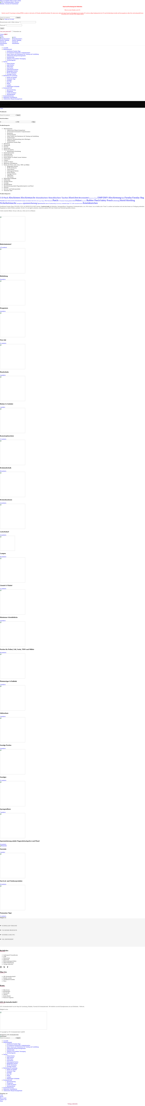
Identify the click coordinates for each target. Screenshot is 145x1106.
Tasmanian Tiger (11, 79)
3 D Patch (4, 198)
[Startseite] (3, 845)
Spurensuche (41, 203)
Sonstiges (9, 80)
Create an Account (9, 19)
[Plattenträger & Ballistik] (12, 678)
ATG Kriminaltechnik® (9, 976)
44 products (3, 652)
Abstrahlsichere (42, 198)
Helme (8, 83)
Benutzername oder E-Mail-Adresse (10, 22)
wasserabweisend (78, 203)
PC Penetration (61, 200)
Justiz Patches (10, 65)
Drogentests (10, 91)
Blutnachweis (91, 198)
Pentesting (67, 200)
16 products (3, 884)
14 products (3, 503)
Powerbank (84, 200)
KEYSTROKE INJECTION (31, 200)
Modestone (10, 133)
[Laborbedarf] (12, 528)
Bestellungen (6, 991)
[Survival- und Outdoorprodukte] (12, 877)
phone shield (72, 200)
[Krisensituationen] (12, 496)
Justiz (23, 200)
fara (122, 198)
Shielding (130, 200)
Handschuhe (7, 148)
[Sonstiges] (12, 774)
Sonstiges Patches (11, 74)
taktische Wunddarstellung (50, 203)
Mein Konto (6, 990)
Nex (46, 200)
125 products (3, 247)
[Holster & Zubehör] (12, 400)
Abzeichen (73, 197)
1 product (2, 407)
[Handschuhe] (12, 368)
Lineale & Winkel (11, 93)
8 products (3, 279)
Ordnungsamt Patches (12, 69)
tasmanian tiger (65, 203)
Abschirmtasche (27, 197)
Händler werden (7, 978)
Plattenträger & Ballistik (13, 86)
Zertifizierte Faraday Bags (13, 51)
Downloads (6, 993)
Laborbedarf (7, 158)
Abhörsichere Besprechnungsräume (16, 55)
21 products (3, 343)
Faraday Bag (138, 197)
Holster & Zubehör (12, 77)
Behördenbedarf (8, 128)
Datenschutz (6, 958)
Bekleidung (7, 143)
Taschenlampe (59, 203)
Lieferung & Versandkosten (10, 955)
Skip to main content (15, 0)
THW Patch (10, 66)
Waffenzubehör (11, 140)
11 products (3, 588)
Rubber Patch (93, 200)
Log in (2, 28)
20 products (3, 556)
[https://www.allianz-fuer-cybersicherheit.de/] (23, 1029)
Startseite (6, 187)
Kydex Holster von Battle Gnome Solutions (15, 157)
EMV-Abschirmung (112, 197)
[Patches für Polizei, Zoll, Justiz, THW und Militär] (12, 646)
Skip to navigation (5, 0)
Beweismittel (84, 198)
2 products (3, 375)
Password (3, 25)
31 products (3, 780)
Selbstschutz (7, 180)
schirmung (116, 200)
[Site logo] (10, 3)
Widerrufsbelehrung (8, 962)
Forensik (2, 200)
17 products (3, 439)
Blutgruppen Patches (12, 71)
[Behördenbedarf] (12, 241)
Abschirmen (14, 197)
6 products (3, 748)
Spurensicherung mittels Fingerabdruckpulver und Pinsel (18, 186)
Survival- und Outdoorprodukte (12, 189)
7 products (3, 812)
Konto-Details (7, 996)
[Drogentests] (12, 305)
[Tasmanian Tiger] (12, 909)
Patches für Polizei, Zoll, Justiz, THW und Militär (16, 165)
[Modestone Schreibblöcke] (12, 614)
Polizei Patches (11, 63)
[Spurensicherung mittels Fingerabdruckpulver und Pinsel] (12, 837)
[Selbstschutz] (12, 710)
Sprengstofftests (11, 94)
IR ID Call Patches (12, 72)
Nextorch (49, 200)
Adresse (5, 994)
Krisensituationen (8, 155)
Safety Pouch (106, 200)
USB (73, 203)
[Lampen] (7, 550)
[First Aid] (12, 336)
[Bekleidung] (12, 273)
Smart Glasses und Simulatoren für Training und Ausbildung (23, 54)
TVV (71, 203)
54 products (3, 844)
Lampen (9, 85)
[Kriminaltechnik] (12, 464)
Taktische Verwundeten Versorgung (16, 58)
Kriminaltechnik (8, 154)
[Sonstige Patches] (12, 742)
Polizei (78, 200)
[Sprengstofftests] (12, 806)
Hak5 (6, 200)
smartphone (20, 203)
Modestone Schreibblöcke (10, 163)
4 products (3, 311)
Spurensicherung (11, 90)
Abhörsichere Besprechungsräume (16, 130)
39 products (3, 471)
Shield (123, 200)
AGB (4, 956)
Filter (33, 122)
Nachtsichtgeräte (11, 60)
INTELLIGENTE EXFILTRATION (14, 200)
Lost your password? (5, 31)
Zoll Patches (10, 68)
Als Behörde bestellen (9, 979)
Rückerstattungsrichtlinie (9, 961)
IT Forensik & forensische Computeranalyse (18, 52)
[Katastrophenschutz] (12, 432)
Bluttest (95, 198)
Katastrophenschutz (9, 152)
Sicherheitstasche (8, 203)
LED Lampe (38, 200)
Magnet (43, 200)
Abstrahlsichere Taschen (58, 198)
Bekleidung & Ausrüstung (14, 151)
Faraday (128, 197)
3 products (3, 716)
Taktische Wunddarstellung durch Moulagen (18, 139)
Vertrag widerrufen (8, 964)
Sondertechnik (10, 57)
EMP (100, 197)
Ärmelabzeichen (90, 203)
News (4, 981)
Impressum (6, 959)
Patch (55, 200)
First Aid (9, 82)
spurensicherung (30, 203)
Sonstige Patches (8, 181)
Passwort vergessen (8, 997)
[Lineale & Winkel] (12, 582)
